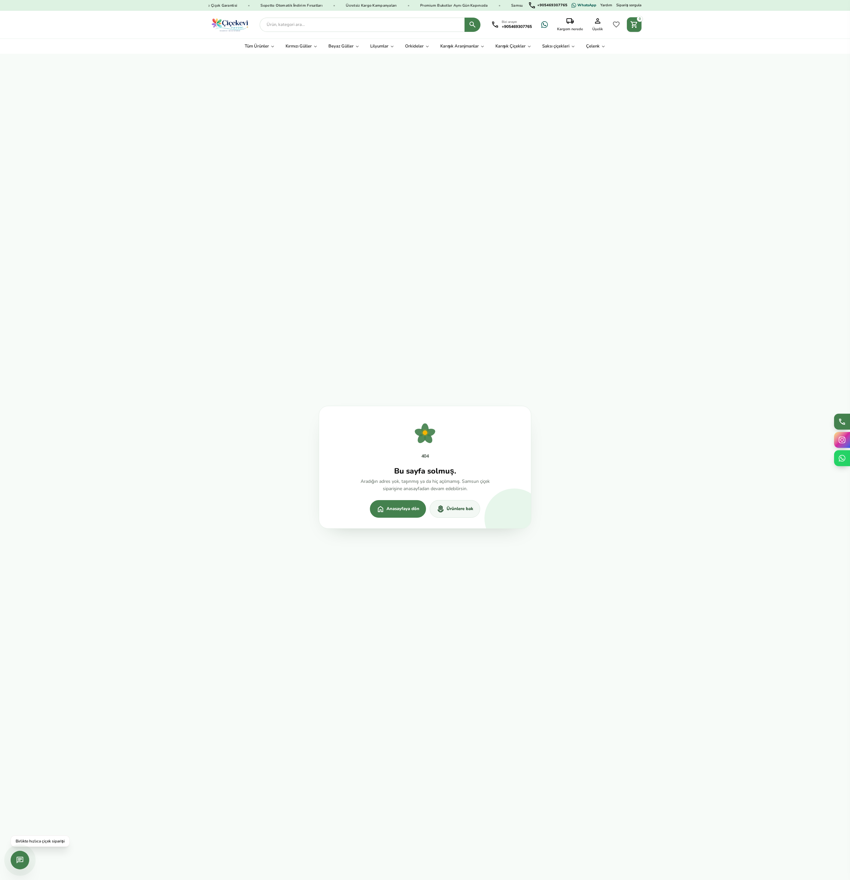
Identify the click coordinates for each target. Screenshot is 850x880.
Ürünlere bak (455, 509)
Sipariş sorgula (628, 5)
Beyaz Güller (341, 46)
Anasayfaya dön (398, 509)
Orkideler (414, 46)
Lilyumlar (379, 46)
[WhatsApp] (545, 24)
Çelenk (593, 46)
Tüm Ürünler (257, 46)
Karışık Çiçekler (510, 46)
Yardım (606, 5)
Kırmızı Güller (299, 46)
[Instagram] (842, 440)
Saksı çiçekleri (555, 46)
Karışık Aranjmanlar (459, 46)
